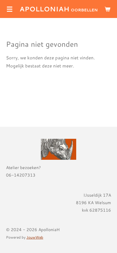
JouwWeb (34, 237)
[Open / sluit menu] (9, 9)
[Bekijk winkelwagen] (107, 9)
